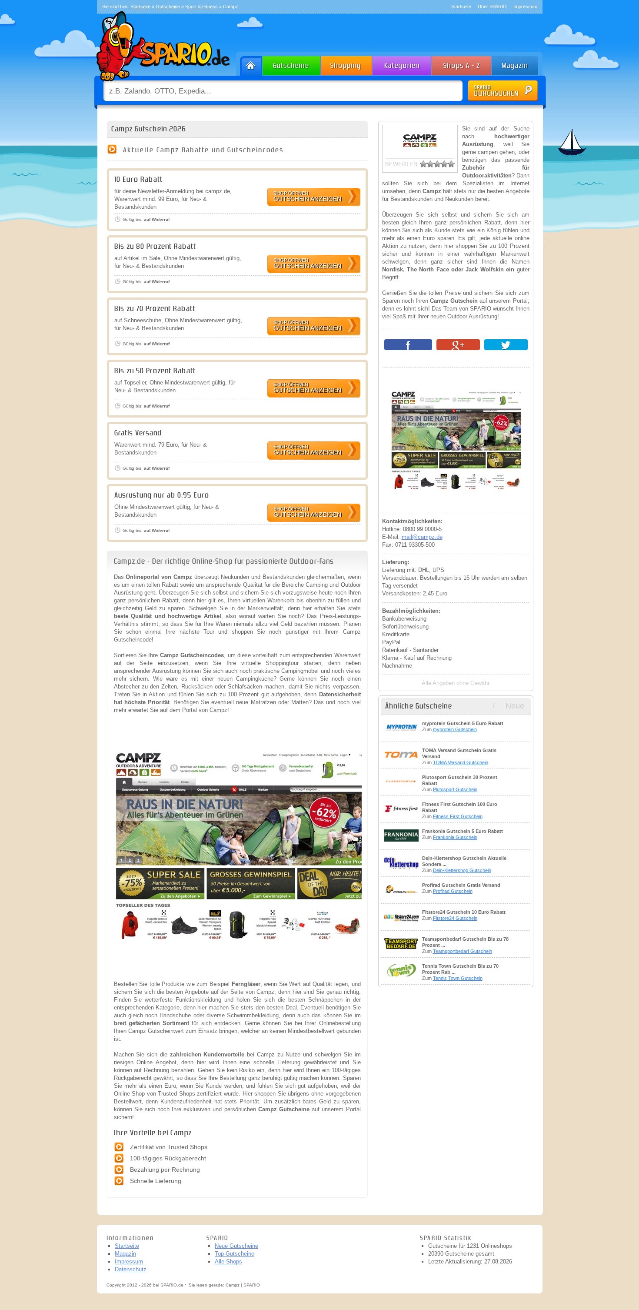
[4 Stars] (444, 163)
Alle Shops (228, 1261)
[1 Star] (423, 163)
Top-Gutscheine (234, 1253)
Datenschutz (130, 1269)
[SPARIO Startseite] (249, 64)
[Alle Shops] (462, 64)
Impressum (525, 6)
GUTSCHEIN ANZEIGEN (307, 196)
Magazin (125, 1253)
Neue (515, 706)
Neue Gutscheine (236, 1246)
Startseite (461, 6)
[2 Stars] (430, 163)
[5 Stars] (451, 163)
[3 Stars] (437, 163)
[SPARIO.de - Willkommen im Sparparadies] (162, 83)
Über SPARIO (492, 6)
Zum (462, 726)
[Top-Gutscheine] (347, 64)
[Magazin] (519, 64)
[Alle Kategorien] (402, 64)
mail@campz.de (422, 537)
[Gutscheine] (292, 64)
